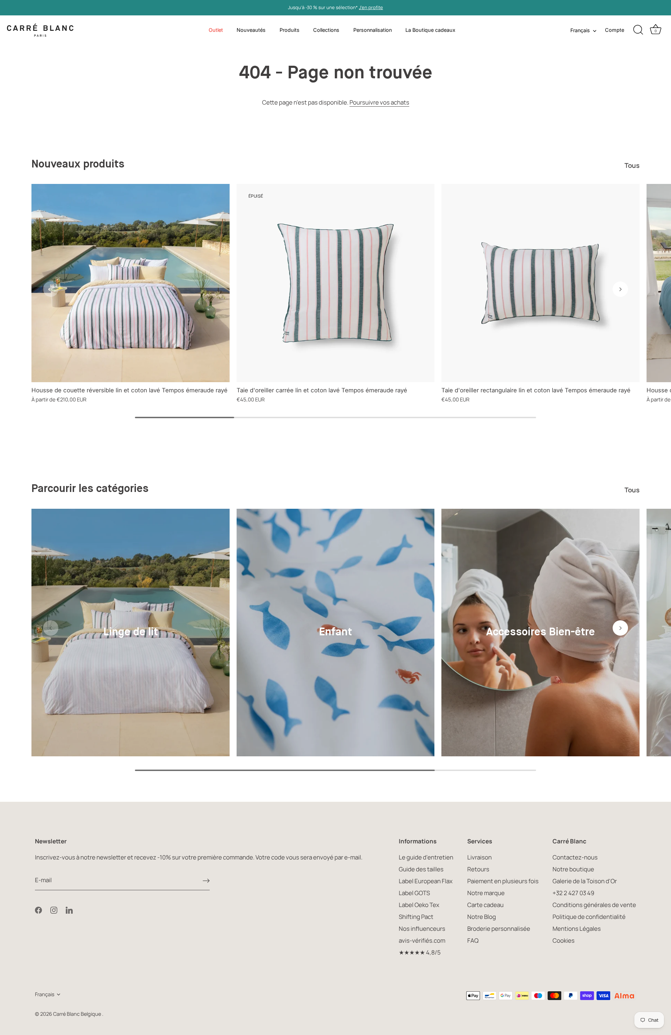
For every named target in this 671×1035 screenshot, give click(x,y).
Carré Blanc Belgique (77, 1014)
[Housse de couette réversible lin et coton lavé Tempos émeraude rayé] (130, 283)
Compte (614, 30)
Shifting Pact (416, 917)
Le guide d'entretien (426, 857)
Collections (326, 30)
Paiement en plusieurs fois (503, 881)
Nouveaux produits (77, 164)
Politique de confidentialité (589, 917)
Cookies (564, 940)
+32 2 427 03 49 (573, 893)
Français (580, 30)
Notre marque (486, 893)
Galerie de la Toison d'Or (585, 881)
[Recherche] (638, 30)
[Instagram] (53, 910)
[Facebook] (38, 910)
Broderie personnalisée (498, 929)
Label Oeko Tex (419, 905)
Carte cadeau (485, 905)
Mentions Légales (577, 929)
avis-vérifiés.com (422, 940)
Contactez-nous (575, 857)
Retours (478, 869)
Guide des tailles (421, 869)
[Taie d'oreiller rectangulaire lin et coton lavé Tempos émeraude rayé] (540, 283)
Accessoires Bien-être (540, 632)
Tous (632, 165)
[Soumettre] (206, 880)
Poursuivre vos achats (379, 102)
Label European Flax (426, 881)
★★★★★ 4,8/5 (420, 952)
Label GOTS (414, 893)
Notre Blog (481, 917)
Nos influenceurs (422, 929)
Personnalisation (372, 30)
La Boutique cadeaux (430, 30)
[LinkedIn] (69, 910)
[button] (50, 289)
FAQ (472, 940)
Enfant (335, 632)
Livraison (479, 857)
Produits (290, 30)
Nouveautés (251, 30)
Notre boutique (573, 869)
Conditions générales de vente (594, 905)
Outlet (216, 30)
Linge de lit (130, 632)
